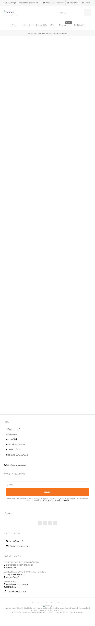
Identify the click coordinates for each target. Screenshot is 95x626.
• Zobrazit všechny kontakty (15, 591)
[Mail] (55, 523)
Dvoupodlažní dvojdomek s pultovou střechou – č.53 (17, 207)
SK (33, 602)
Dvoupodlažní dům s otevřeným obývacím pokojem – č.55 (77, 50)
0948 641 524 (10, 587)
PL (62, 602)
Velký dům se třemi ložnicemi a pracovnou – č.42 (77, 207)
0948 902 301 (10, 567)
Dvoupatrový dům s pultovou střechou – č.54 (77, 136)
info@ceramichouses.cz (28, 3)
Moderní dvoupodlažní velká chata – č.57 (47, 50)
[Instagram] (50, 523)
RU (58, 602)
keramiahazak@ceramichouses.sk (19, 565)
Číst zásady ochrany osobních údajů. (54, 500)
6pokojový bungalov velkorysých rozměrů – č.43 (47, 207)
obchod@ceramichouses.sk (16, 584)
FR (42, 602)
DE (47, 602)
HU (52, 602)
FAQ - (16, 465)
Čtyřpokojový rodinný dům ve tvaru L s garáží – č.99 (17, 50)
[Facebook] (40, 523)
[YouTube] (45, 523)
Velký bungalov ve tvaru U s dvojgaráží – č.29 (47, 286)
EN (38, 602)
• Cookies (7, 513)
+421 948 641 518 (10, 3)
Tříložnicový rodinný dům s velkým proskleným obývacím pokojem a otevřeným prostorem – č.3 (77, 286)
